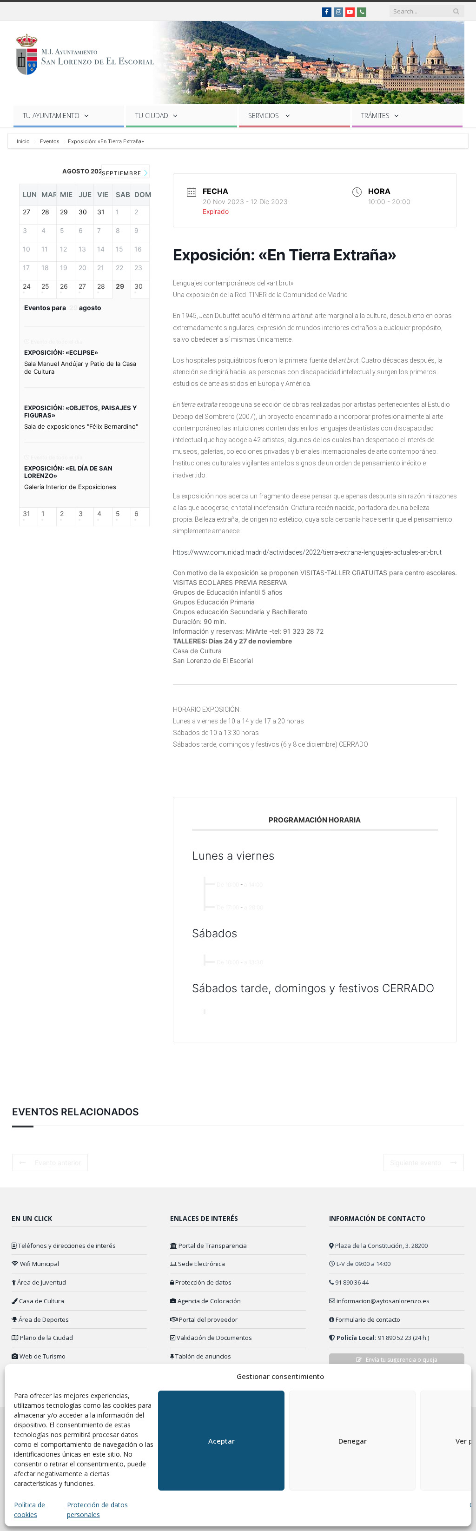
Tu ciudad (151, 115)
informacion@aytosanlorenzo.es (383, 1301)
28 (101, 286)
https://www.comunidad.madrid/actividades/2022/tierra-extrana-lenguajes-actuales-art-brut (307, 552)
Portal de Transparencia (212, 1245)
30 (138, 286)
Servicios (264, 115)
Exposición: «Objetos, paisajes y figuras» (80, 411)
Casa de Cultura (41, 1301)
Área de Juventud (41, 1282)
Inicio (24, 141)
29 (120, 286)
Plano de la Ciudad (46, 1337)
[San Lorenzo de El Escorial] (89, 52)
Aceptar (221, 1440)
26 (64, 286)
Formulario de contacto (368, 1319)
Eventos (50, 141)
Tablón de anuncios (202, 1356)
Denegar (352, 1440)
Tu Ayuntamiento (51, 115)
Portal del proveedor (208, 1319)
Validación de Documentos (213, 1337)
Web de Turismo (42, 1356)
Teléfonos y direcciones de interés (66, 1245)
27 (82, 286)
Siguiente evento (415, 1162)
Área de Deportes (43, 1319)
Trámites (375, 115)
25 (45, 286)
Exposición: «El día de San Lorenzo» (68, 471)
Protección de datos (202, 1282)
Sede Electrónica (201, 1263)
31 (26, 513)
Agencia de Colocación (208, 1301)
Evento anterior (58, 1162)
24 (27, 286)
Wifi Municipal (39, 1263)
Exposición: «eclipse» (61, 352)
